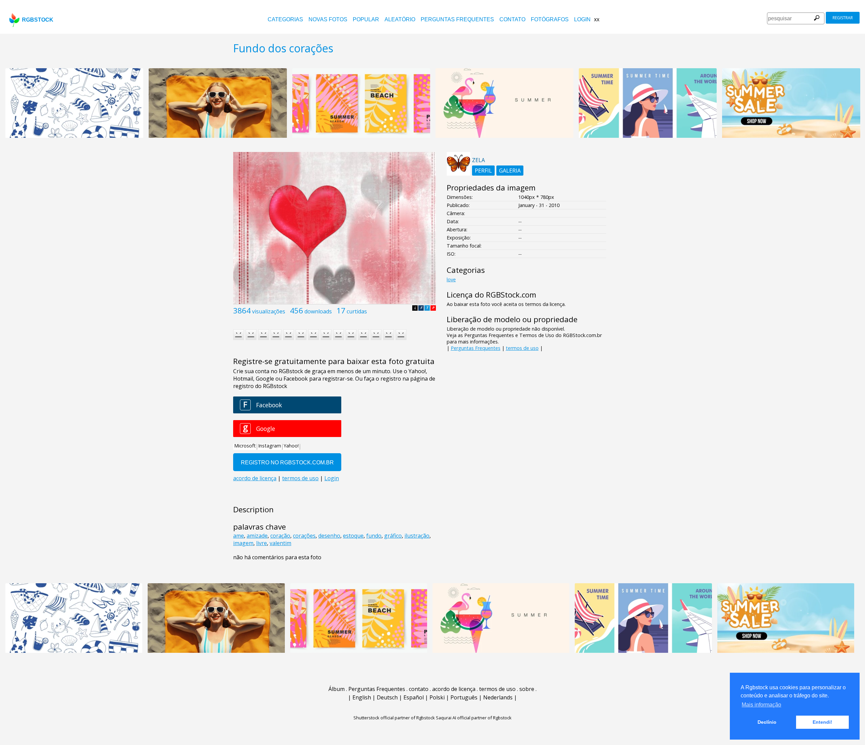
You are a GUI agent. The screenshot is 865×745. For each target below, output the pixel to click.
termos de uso (522, 348)
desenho (329, 535)
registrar (843, 18)
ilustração (416, 535)
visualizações (268, 311)
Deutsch (387, 697)
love (451, 279)
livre (261, 543)
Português (463, 697)
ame (238, 535)
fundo (373, 535)
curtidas (357, 311)
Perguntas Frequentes (457, 19)
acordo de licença (453, 689)
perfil (483, 170)
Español (413, 697)
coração (280, 535)
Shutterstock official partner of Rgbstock (394, 718)
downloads (318, 311)
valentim (280, 543)
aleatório (400, 19)
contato (512, 19)
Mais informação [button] (761, 705)
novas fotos (327, 19)
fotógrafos (550, 19)
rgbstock (37, 20)
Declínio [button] (767, 722)
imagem (243, 543)
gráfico (393, 535)
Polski (437, 697)
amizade (257, 535)
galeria (510, 170)
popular (366, 19)
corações (304, 535)
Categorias (285, 19)
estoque (353, 535)
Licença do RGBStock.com (491, 294)
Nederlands (498, 697)
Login (582, 19)
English (361, 697)
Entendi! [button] (822, 722)
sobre (526, 689)
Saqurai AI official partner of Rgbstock (474, 718)
